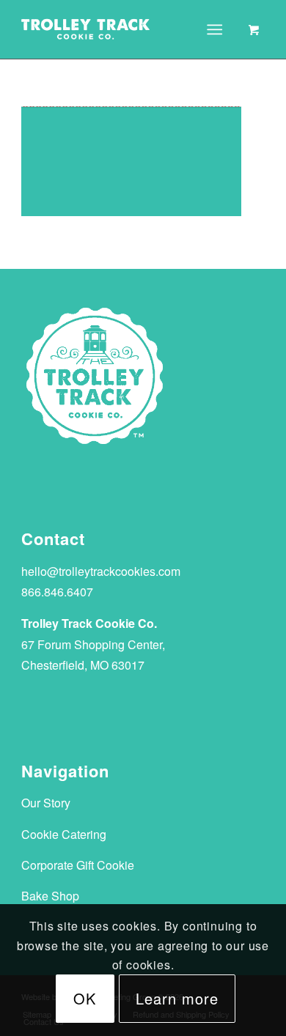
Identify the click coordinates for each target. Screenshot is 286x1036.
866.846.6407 (57, 591)
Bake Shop (50, 895)
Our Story (45, 802)
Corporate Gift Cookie (77, 864)
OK (84, 998)
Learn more (177, 998)
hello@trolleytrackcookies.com (100, 571)
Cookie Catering (63, 834)
